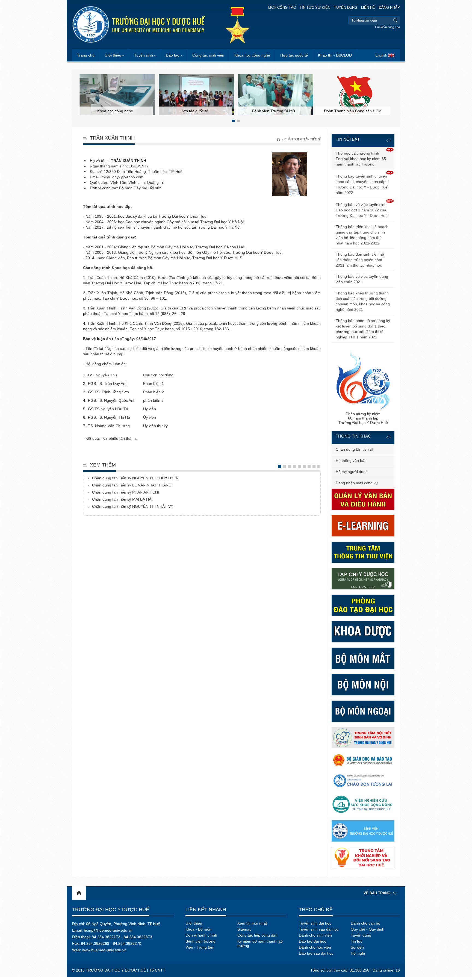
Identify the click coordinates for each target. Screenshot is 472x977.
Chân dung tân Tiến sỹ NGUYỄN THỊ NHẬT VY (132, 506)
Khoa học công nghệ (252, 55)
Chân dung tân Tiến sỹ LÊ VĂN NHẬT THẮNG (132, 485)
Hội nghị (358, 953)
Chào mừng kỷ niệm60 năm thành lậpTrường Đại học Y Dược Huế (363, 418)
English (381, 55)
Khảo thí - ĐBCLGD (335, 55)
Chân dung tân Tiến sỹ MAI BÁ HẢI (122, 499)
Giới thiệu (113, 55)
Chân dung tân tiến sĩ (302, 139)
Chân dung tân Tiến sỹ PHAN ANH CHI (125, 492)
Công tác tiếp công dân (257, 935)
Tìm (395, 20)
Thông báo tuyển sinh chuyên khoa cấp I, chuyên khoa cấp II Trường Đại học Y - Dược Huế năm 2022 (362, 184)
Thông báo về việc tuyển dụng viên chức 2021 (362, 279)
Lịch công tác (282, 7)
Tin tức (356, 941)
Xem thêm (103, 465)
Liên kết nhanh (205, 909)
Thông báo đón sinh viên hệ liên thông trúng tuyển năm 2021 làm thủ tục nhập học (360, 259)
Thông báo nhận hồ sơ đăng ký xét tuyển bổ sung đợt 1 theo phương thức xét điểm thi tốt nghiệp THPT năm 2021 (363, 328)
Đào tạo (172, 55)
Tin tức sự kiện (315, 7)
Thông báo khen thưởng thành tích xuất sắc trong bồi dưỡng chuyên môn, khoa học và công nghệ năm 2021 (363, 301)
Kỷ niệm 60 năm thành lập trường (260, 943)
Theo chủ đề (316, 909)
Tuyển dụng (345, 7)
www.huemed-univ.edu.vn (104, 950)
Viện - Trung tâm (199, 947)
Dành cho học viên (315, 947)
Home (79, 893)
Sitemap (244, 929)
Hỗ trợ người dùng (352, 472)
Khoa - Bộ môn (198, 929)
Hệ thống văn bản (351, 460)
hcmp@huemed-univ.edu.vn (108, 930)
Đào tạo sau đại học (316, 953)
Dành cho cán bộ (365, 923)
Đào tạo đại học (312, 941)
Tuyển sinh (143, 55)
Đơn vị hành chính (201, 935)
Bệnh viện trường (200, 941)
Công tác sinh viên (208, 55)
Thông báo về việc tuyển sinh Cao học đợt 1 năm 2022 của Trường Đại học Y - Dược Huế (362, 210)
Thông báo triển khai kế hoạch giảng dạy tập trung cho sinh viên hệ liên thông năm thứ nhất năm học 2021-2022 (362, 235)
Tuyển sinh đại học (315, 923)
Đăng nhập (389, 7)
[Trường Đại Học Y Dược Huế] (138, 24)
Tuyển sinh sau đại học (319, 929)
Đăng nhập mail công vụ (357, 483)
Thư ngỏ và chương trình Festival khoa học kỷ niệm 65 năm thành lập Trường (361, 158)
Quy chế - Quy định (367, 929)
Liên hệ (368, 7)
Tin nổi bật (348, 139)
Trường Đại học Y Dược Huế (110, 909)
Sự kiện (357, 947)
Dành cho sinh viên (315, 935)
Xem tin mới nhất (252, 923)
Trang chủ (86, 55)
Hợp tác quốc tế (294, 55)
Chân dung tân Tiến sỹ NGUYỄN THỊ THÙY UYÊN (135, 478)
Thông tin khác (353, 436)
